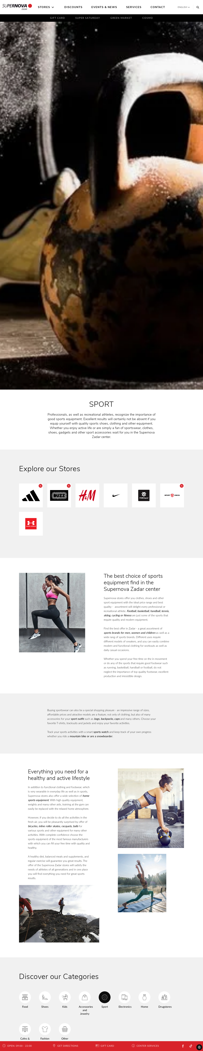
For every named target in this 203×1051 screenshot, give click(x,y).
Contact (158, 7)
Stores (44, 7)
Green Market (121, 18)
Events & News (104, 7)
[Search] (197, 7)
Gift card (57, 18)
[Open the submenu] (53, 7)
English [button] (182, 7)
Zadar (24, 9)
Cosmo (147, 18)
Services (133, 7)
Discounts (73, 7)
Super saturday (87, 18)
